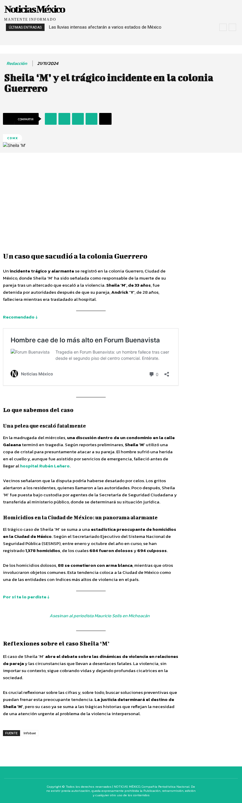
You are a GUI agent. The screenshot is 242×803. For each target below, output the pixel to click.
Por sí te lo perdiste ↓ (26, 596)
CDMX (12, 138)
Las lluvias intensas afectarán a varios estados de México (105, 27)
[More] (105, 119)
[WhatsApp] (78, 119)
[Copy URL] (91, 119)
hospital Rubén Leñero (45, 465)
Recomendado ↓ (20, 316)
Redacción (16, 63)
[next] (232, 27)
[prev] (223, 27)
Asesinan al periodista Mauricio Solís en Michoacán (100, 615)
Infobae (30, 733)
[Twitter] (64, 119)
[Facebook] (51, 119)
